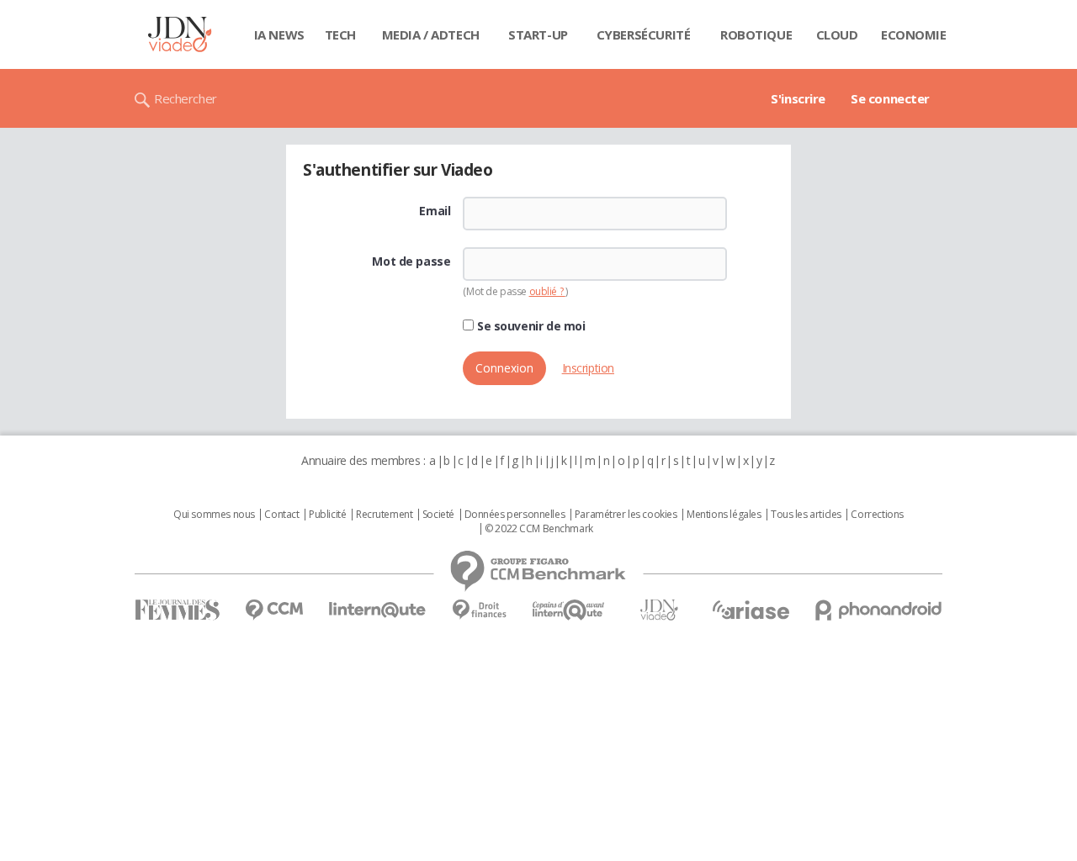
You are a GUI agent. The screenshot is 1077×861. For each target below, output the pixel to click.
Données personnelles (514, 514)
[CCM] (274, 610)
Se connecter (890, 98)
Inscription (588, 368)
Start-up (538, 34)
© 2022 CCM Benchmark (539, 529)
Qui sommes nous (214, 514)
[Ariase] (750, 609)
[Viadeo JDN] (659, 610)
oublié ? (547, 291)
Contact (281, 514)
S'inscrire (798, 98)
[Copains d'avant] (569, 610)
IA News (279, 34)
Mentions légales (724, 514)
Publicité (327, 514)
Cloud (837, 34)
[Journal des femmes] (177, 610)
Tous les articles (806, 514)
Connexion (504, 368)
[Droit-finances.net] (479, 610)
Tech (340, 34)
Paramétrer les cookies (626, 514)
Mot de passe (411, 261)
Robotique (756, 34)
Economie (914, 34)
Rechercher (185, 98)
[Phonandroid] (878, 610)
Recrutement (384, 514)
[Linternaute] (378, 610)
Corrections (877, 514)
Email (434, 211)
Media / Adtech (431, 34)
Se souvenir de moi (529, 326)
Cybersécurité (644, 34)
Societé (438, 514)
